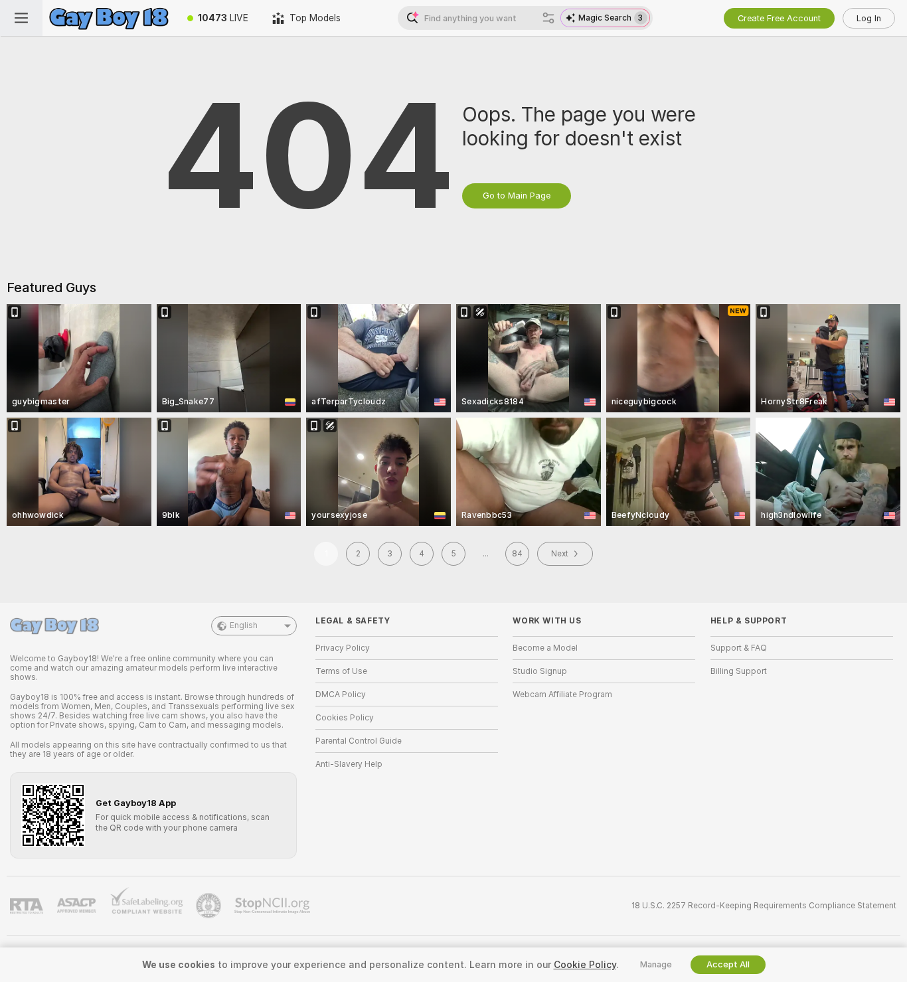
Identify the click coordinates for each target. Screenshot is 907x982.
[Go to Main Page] (108, 18)
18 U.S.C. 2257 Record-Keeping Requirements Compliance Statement (763, 905)
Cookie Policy (585, 964)
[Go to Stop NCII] (273, 906)
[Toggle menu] (21, 18)
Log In (869, 18)
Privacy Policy (342, 648)
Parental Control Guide (358, 741)
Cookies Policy (344, 717)
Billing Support (738, 671)
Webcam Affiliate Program (562, 694)
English (244, 625)
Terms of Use (341, 671)
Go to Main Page (516, 196)
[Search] (548, 18)
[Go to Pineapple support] (210, 905)
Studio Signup (540, 671)
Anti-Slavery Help (348, 764)
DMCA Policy (340, 694)
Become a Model (545, 648)
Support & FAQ (738, 648)
